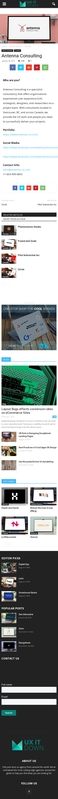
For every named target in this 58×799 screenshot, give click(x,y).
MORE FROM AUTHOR (14, 219)
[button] (54, 4)
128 (54, 417)
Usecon (34, 537)
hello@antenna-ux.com (16, 169)
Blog (4, 404)
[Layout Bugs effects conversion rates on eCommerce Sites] (29, 385)
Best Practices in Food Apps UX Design (38, 447)
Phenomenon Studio (29, 226)
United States (36, 504)
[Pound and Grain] (8, 244)
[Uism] (8, 632)
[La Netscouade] (14, 526)
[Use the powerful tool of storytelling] (8, 465)
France (5, 533)
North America (7, 51)
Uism (21, 628)
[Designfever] (8, 646)
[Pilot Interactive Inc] (8, 259)
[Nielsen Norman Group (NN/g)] (43, 496)
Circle (4, 204)
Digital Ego (24, 564)
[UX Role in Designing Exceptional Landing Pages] (8, 437)
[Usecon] (43, 526)
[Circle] (8, 273)
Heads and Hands (10, 508)
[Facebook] (29, 792)
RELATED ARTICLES (13, 214)
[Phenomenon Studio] (8, 230)
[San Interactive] (8, 618)
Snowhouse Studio (28, 592)
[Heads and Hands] (14, 496)
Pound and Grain (27, 240)
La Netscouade (8, 537)
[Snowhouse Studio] (8, 596)
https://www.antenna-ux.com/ (20, 134)
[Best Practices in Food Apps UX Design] (8, 451)
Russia (5, 504)
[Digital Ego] (8, 568)
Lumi (21, 578)
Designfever (25, 643)
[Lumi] (8, 582)
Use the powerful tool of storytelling (36, 461)
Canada (17, 51)
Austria (34, 533)
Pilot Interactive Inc (47, 204)
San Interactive (26, 614)
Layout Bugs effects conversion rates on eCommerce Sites (27, 411)
